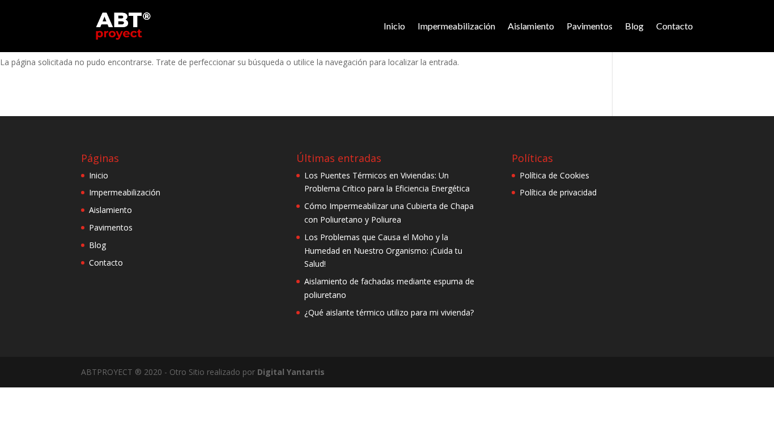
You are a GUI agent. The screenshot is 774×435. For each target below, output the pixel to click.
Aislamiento (531, 25)
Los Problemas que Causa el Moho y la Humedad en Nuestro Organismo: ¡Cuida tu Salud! (383, 251)
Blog (634, 25)
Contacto (674, 25)
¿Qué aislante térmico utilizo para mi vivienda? (389, 312)
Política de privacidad (558, 192)
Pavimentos (590, 25)
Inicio (394, 25)
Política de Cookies (554, 175)
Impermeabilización (456, 25)
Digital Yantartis (291, 371)
